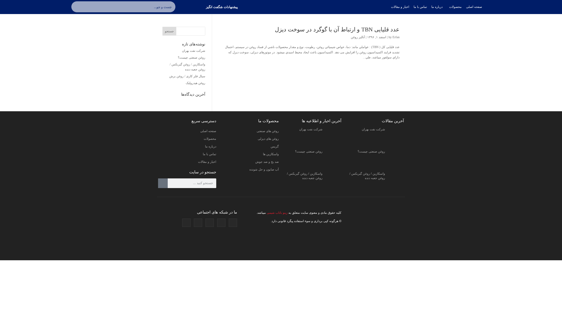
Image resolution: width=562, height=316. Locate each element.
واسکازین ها (271, 154)
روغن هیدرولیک (195, 83)
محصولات (210, 138)
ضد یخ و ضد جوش (267, 161)
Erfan (396, 37)
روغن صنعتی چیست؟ (191, 57)
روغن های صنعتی (268, 131)
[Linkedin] (198, 223)
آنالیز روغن (358, 37)
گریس (275, 146)
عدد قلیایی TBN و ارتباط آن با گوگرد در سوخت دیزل (337, 29)
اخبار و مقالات (207, 161)
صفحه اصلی (208, 131)
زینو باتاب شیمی (277, 212)
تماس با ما (209, 154)
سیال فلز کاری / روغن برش (187, 76)
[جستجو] (76, 6)
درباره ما (210, 146)
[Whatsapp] (186, 223)
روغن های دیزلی (268, 138)
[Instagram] (233, 223)
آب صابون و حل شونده (264, 169)
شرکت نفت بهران (193, 50)
